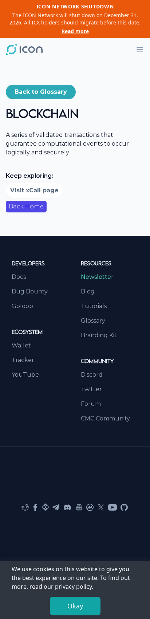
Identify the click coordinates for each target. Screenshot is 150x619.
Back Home (26, 206)
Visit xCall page (34, 190)
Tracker (23, 360)
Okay (75, 605)
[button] (41, 92)
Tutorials (94, 306)
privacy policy (73, 587)
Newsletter (97, 276)
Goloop (22, 306)
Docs (19, 276)
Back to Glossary (41, 91)
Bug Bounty (30, 291)
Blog (88, 291)
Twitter (91, 389)
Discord (92, 374)
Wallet (21, 345)
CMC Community (105, 418)
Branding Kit (99, 335)
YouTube (25, 374)
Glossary (93, 320)
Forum (91, 403)
